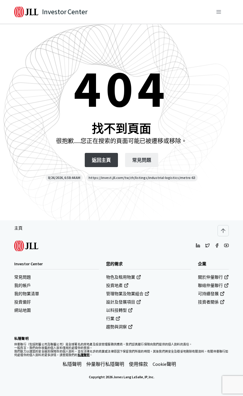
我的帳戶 (22, 285)
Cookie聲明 (164, 364)
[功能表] (219, 12)
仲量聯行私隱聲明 (105, 364)
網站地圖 (22, 310)
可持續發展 (208, 293)
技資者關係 (208, 302)
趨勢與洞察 (116, 326)
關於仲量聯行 (210, 277)
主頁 (18, 228)
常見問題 (22, 277)
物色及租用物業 (120, 277)
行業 (110, 318)
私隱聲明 (72, 364)
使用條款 (138, 364)
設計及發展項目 (120, 302)
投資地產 (114, 285)
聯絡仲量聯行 (210, 285)
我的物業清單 (26, 293)
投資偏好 (22, 302)
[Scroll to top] (223, 230)
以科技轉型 (116, 310)
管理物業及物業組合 (124, 293)
